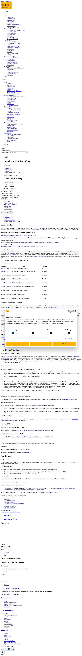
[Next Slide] (2, 652)
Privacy (6, 638)
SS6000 (3, 298)
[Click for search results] (28, 152)
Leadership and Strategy (13, 46)
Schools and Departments (13, 47)
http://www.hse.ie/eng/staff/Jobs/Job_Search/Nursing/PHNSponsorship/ (26, 489)
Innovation (9, 36)
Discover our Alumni (12, 72)
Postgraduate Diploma (9, 171)
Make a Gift (10, 75)
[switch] (32, 333)
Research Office (11, 34)
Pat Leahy (3, 346)
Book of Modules (52, 307)
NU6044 (3, 282)
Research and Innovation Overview (16, 30)
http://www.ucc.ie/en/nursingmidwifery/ (14, 503)
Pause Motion (4, 649)
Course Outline (8, 201)
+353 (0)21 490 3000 (6, 594)
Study (5, 166)
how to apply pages (36, 405)
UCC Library (10, 49)
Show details (69, 339)
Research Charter (11, 31)
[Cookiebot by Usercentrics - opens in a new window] (69, 311)
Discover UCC (7, 604)
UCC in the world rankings (14, 43)
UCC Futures (10, 37)
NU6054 (3, 294)
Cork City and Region (12, 53)
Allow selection (41, 343)
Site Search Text (6, 152)
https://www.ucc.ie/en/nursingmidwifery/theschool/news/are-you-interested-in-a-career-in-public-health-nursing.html (30, 242)
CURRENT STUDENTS (10, 615)
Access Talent (10, 59)
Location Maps (15, 594)
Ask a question (4, 571)
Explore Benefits (11, 73)
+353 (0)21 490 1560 (9, 502)
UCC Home (7, 165)
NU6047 (3, 290)
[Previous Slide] (13, 649)
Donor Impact (10, 70)
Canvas (6, 621)
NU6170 (3, 268)
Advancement (7, 607)
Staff (5, 13)
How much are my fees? (13, 27)
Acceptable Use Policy (9, 641)
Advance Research (12, 62)
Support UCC (10, 65)
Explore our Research (12, 39)
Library (6, 618)
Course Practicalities (9, 203)
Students (6, 11)
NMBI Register (12, 254)
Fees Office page (27, 452)
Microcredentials (11, 26)
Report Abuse (7, 636)
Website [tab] (6, 156)
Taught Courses (8, 169)
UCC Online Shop (8, 625)
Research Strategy (11, 33)
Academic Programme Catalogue (13, 305)
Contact (6, 616)
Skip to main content (6, 1)
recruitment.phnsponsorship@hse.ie (49, 492)
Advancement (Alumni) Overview (15, 68)
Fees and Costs (7, 207)
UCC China (10, 55)
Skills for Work (11, 60)
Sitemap (6, 633)
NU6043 (3, 279)
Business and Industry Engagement (13, 605)
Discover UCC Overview (13, 42)
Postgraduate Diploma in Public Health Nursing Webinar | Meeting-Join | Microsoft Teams (23, 246)
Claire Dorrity (4, 344)
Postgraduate (10, 21)
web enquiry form (15, 481)
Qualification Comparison (67, 399)
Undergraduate (11, 20)
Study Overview (11, 18)
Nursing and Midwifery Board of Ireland (41, 229)
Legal (5, 635)
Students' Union (8, 624)
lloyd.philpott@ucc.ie (9, 500)
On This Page (4, 199)
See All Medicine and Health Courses (10, 512)
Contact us (3, 574)
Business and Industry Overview (15, 57)
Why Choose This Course (10, 204)
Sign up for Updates (9, 182)
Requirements (7, 206)
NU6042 (3, 275)
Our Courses (10, 17)
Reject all (17, 343)
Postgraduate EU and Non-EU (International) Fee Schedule (26, 430)
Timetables (6, 622)
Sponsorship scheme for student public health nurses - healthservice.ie (18, 235)
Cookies (6, 639)
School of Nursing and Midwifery (11, 356)
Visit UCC (9, 52)
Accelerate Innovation (12, 63)
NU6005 (3, 286)
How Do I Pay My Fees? (21, 449)
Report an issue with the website (12, 644)
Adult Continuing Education (14, 24)
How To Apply (8, 209)
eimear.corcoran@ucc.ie (10, 506)
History (9, 44)
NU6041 (3, 271)
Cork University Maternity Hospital (38, 256)
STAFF (6, 614)
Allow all (64, 343)
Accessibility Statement (10, 642)
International (10, 23)
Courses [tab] (6, 157)
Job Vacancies (10, 50)
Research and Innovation (10, 602)
